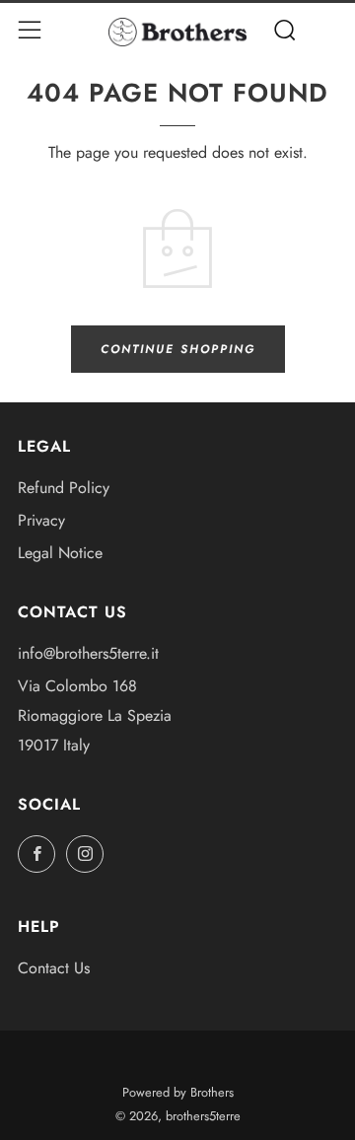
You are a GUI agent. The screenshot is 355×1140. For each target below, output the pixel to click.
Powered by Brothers (178, 1092)
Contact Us (54, 968)
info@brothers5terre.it (88, 653)
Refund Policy (63, 487)
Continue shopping (178, 349)
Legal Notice (60, 552)
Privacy (41, 520)
